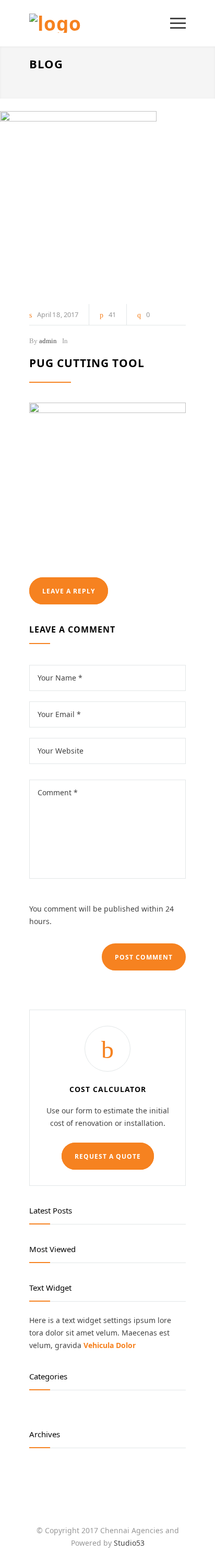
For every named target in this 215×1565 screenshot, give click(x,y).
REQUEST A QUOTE (108, 1156)
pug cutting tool (87, 363)
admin (48, 341)
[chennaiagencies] (99, 23)
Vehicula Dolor (109, 1345)
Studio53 (129, 1543)
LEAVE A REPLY (68, 591)
